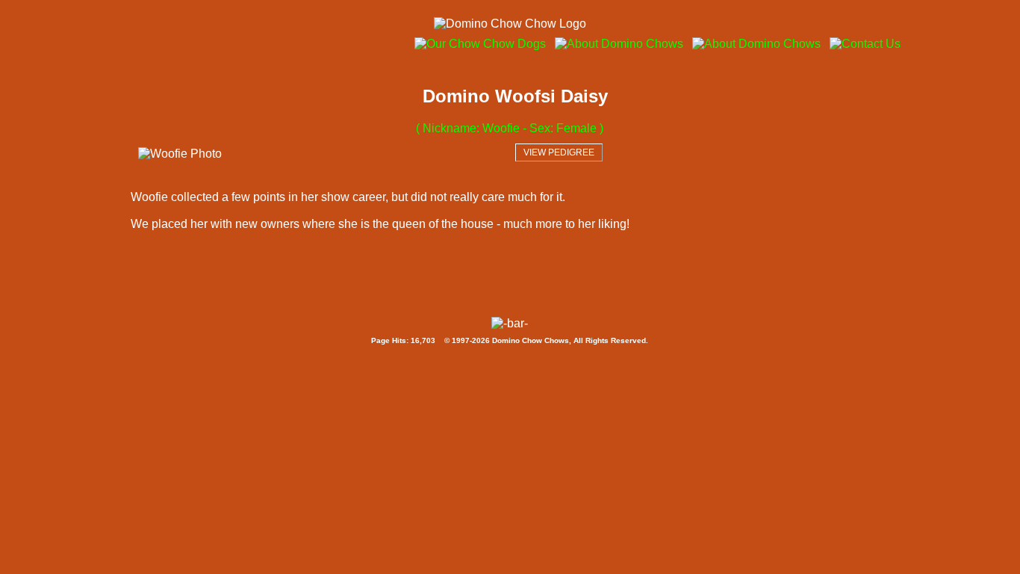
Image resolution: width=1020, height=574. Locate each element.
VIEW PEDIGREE (559, 152)
